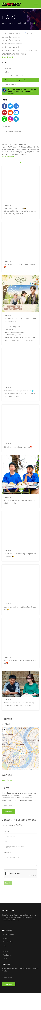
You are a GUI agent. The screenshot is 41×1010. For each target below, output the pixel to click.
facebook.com (7, 780)
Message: (7, 853)
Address (8, 68)
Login (5, 959)
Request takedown (11, 84)
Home (4, 23)
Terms (5, 938)
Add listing (7, 955)
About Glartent (8, 935)
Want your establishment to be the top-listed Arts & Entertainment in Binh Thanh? (22, 91)
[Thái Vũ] (21, 749)
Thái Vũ (21, 753)
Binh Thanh (22, 23)
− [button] (4, 732)
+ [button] (4, 729)
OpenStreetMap (28, 769)
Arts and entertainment (13, 132)
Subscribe (8, 811)
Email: (6, 842)
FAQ (4, 946)
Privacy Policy (8, 942)
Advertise (6, 951)
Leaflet (13, 769)
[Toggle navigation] (36, 4)
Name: (6, 831)
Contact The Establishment (14, 76)
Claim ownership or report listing (15, 80)
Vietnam (12, 23)
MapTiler (20, 769)
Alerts (7, 72)
